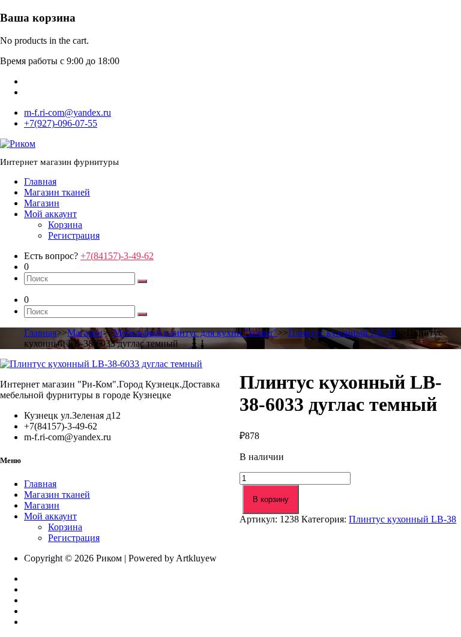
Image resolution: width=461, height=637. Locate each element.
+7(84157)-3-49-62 (117, 256)
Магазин (41, 203)
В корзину (271, 499)
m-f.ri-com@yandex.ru (67, 112)
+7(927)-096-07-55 (60, 123)
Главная (40, 181)
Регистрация (74, 235)
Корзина (65, 225)
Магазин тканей (57, 192)
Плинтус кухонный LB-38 (342, 332)
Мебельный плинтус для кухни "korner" (195, 332)
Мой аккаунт (50, 214)
